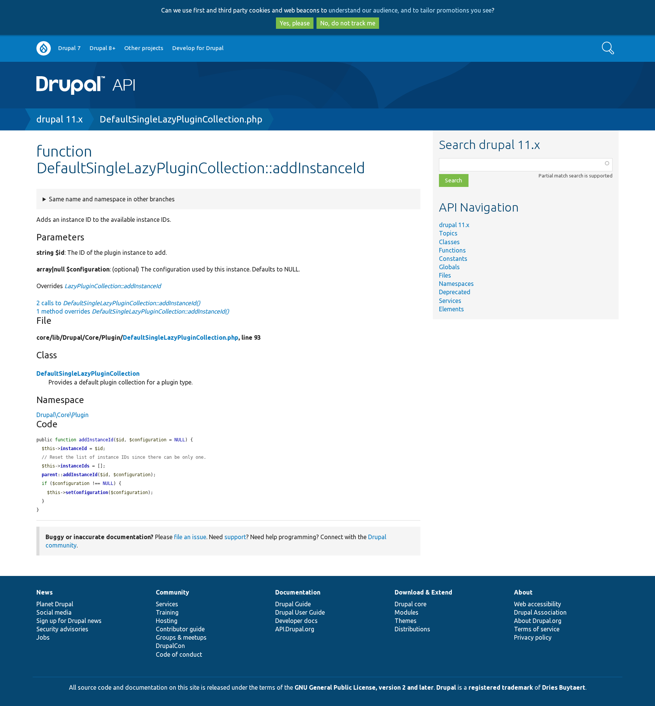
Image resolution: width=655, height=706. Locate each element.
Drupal (446, 687)
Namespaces (456, 283)
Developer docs (296, 620)
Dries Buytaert (563, 687)
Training (167, 612)
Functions (452, 250)
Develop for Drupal (198, 48)
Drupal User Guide (300, 612)
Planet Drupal (54, 604)
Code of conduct (179, 654)
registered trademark (501, 687)
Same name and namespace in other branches (112, 199)
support (235, 536)
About (523, 592)
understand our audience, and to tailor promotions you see (410, 10)
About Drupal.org (537, 620)
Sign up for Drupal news (69, 620)
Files (445, 275)
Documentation (297, 592)
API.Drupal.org (294, 629)
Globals (449, 267)
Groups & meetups (181, 637)
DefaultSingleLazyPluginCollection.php (181, 119)
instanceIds (74, 466)
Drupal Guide (293, 604)
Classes (449, 241)
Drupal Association (540, 612)
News (44, 592)
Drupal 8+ (102, 48)
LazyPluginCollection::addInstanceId (112, 285)
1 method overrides (132, 311)
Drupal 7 (69, 48)
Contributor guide (180, 629)
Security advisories (62, 629)
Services (450, 300)
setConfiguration (87, 492)
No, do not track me (347, 23)
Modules (406, 612)
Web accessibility (537, 604)
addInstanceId (80, 474)
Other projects (143, 48)
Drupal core (410, 604)
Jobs (43, 637)
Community (172, 592)
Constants (453, 258)
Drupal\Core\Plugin (62, 414)
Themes (406, 620)
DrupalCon (170, 645)
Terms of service (536, 629)
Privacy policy (533, 637)
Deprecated (454, 292)
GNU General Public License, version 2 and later (364, 687)
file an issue (190, 536)
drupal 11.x (59, 119)
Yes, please (295, 23)
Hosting (166, 620)
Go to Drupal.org (43, 48)
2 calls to (118, 303)
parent (50, 474)
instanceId (73, 448)
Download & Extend (423, 592)
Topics (448, 233)
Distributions (412, 629)
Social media (54, 612)
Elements (451, 309)
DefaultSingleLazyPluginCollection (87, 373)
